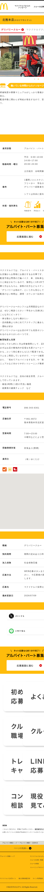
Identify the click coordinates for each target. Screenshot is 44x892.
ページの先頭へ (21, 848)
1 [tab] (34, 79)
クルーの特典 (34, 864)
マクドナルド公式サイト (8, 878)
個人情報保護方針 (24, 878)
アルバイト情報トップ (7, 856)
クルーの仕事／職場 (36, 860)
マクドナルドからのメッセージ (22, 6)
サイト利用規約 (38, 878)
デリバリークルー (11, 29)
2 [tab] (38, 79)
